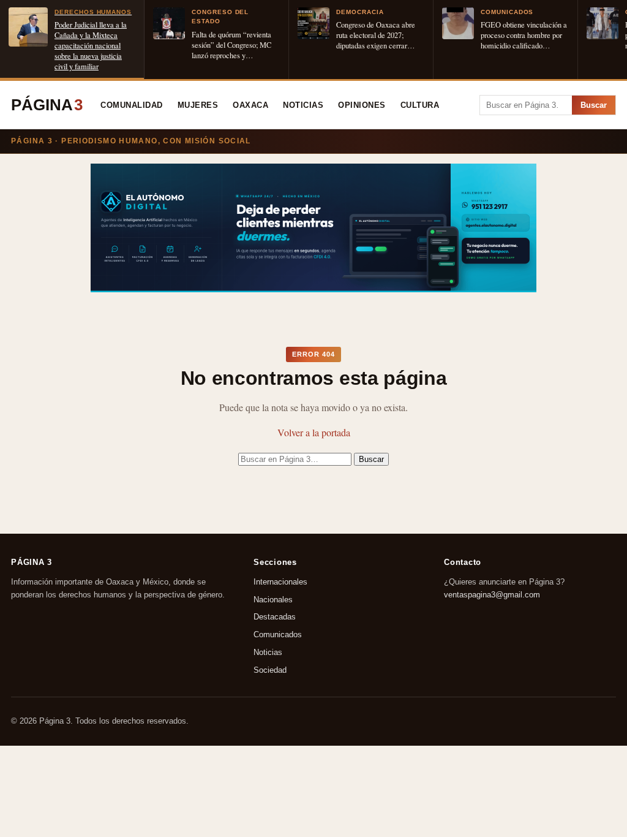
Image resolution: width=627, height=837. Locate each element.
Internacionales (280, 581)
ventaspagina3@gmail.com (492, 594)
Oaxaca (250, 105)
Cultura (420, 105)
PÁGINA (47, 105)
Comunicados (277, 635)
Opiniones (362, 105)
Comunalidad (131, 105)
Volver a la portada (313, 432)
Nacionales (273, 599)
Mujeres (198, 105)
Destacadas (274, 617)
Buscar (593, 105)
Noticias (303, 105)
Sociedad (270, 670)
